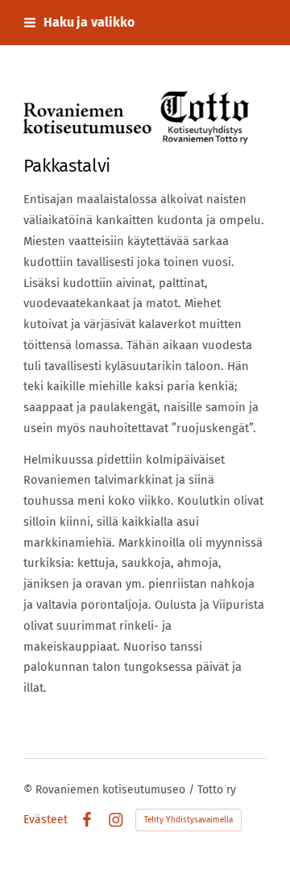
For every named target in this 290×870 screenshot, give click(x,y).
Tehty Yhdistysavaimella (188, 820)
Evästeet (45, 820)
